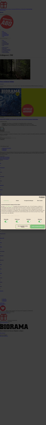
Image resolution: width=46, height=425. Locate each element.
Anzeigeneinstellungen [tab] (28, 200)
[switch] (17, 221)
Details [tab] (17, 200)
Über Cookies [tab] (40, 200)
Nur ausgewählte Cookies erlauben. (23, 226)
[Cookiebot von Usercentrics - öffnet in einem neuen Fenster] (40, 197)
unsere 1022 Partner (9, 206)
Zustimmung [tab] (6, 200)
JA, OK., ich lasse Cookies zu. (37, 226)
